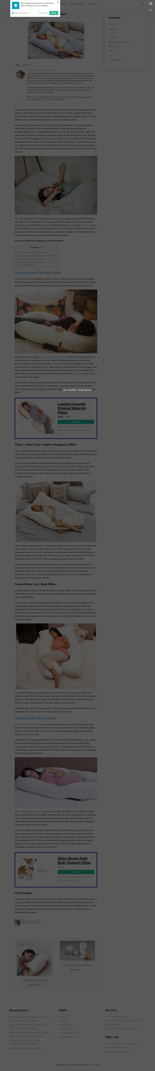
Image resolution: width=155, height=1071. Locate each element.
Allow (54, 13)
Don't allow (43, 13)
